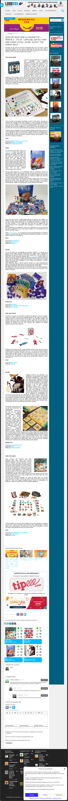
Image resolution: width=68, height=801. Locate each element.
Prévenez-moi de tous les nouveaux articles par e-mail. (17, 740)
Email (24, 725)
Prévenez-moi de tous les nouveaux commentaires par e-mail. (19, 736)
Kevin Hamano (15, 240)
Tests (41, 10)
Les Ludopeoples (50, 10)
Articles (27, 10)
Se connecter (18, 14)
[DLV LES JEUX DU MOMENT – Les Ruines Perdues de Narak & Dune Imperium (56, 151)
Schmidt (13, 535)
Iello (20, 143)
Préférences (59, 795)
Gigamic (13, 364)
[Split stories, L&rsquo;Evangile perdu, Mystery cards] (26, 553)
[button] (65, 769)
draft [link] (38, 181)
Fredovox (11, 768)
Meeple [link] (7, 442)
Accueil (7, 10)
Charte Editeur (9, 797)
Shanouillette (26, 757)
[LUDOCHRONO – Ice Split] (40, 553)
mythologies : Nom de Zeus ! (12, 756)
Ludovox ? (8, 14)
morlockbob (20, 695)
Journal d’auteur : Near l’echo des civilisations (56, 168)
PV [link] (40, 265)
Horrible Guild (15, 143)
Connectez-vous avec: (10, 704)
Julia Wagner (14, 532)
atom (15, 33)
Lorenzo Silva (23, 141)
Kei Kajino (14, 304)
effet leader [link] (24, 219)
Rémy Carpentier (53, 166)
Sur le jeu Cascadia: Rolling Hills (42, 759)
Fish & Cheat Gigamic (27, 641)
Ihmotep (10, 760)
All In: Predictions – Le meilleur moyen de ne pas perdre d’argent (56, 159)
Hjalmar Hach (15, 141)
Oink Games (14, 307)
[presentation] (7, 713)
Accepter (31, 795)
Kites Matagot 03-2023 (10, 659)
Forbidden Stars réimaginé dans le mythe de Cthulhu (55, 180)
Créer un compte (31, 14)
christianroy (42, 756)
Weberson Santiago (17, 142)
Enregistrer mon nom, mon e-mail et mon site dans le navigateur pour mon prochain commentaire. (24, 732)
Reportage (22, 33)
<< (5, 623)
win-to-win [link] (12, 422)
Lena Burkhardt (23, 532)
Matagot (13, 243)
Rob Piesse (14, 362)
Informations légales (34, 798)
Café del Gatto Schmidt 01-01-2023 (10, 641)
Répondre (44, 680)
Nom (9, 725)
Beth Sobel (14, 242)
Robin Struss (15, 534)
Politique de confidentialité (45, 798)
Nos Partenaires (17, 797)
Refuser (45, 795)
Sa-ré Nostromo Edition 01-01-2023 (29, 659)
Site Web (38, 725)
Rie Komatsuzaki (23, 305)
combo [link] (42, 268)
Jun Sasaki (14, 305)
